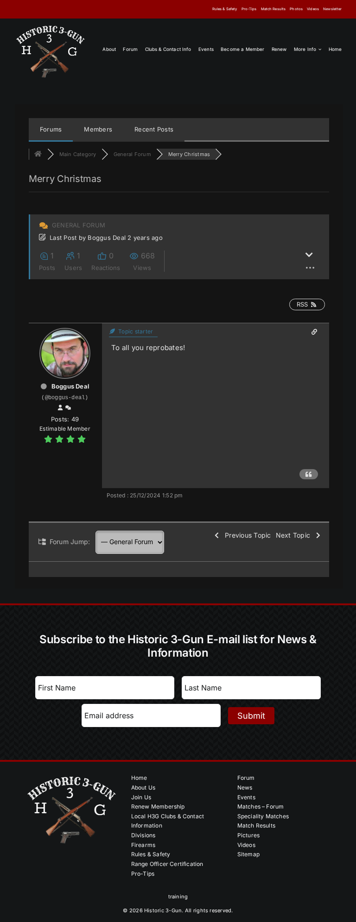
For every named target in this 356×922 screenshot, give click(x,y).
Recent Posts (153, 129)
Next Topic (295, 535)
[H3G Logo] (50, 26)
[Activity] (68, 408)
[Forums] (38, 154)
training (178, 896)
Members (98, 129)
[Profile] (60, 408)
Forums (51, 129)
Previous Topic (246, 535)
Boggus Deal (107, 237)
